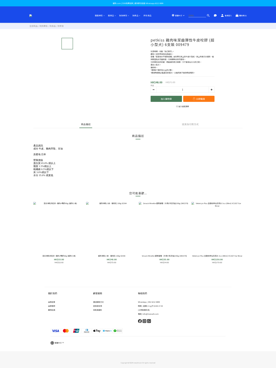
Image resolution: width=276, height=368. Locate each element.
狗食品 (135, 15)
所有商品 (148, 15)
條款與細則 (97, 310)
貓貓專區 (99, 15)
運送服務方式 (98, 302)
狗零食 (60, 25)
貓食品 (111, 15)
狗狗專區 (123, 15)
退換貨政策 (97, 306)
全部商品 (33, 25)
